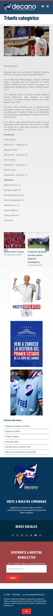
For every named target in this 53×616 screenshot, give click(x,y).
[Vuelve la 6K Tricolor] (14, 240)
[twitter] (17, 535)
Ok (26, 611)
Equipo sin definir (12, 431)
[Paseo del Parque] (26, 322)
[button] (6, 249)
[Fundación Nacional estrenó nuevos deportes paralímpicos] (38, 240)
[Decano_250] (26, 370)
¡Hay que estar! (11, 442)
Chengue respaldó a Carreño (17, 426)
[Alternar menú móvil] (47, 6)
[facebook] (13, 535)
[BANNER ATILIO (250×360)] (26, 273)
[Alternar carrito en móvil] (42, 6)
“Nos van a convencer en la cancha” (20, 452)
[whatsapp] (26, 535)
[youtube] (36, 535)
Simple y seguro (12, 436)
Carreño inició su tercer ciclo (17, 447)
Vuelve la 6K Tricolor (14, 251)
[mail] (40, 535)
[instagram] (22, 535)
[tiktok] (31, 535)
